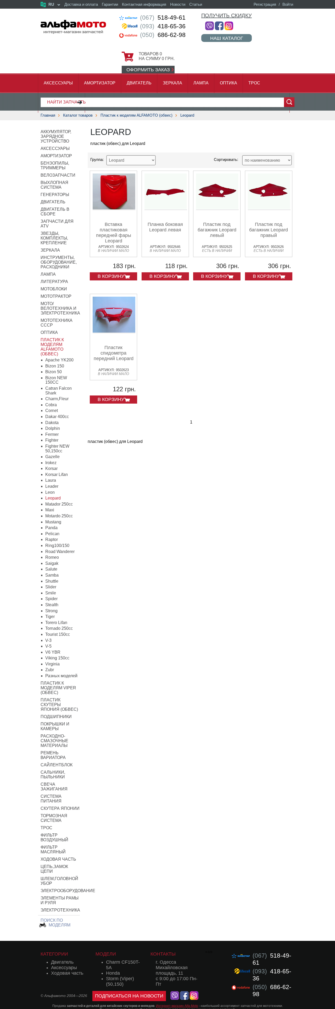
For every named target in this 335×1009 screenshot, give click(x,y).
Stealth (51, 605)
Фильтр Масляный (53, 849)
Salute (51, 569)
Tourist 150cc (57, 634)
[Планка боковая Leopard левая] (165, 208)
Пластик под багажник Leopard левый (217, 230)
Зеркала (172, 83)
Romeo (52, 557)
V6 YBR (52, 652)
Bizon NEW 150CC (56, 380)
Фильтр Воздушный (54, 837)
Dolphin (52, 428)
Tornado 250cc (59, 628)
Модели (106, 954)
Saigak (51, 563)
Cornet (51, 410)
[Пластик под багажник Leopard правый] (269, 208)
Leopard (187, 115)
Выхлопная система (54, 184)
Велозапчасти (58, 175)
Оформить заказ (148, 69)
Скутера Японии (60, 808)
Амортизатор (99, 83)
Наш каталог (226, 38)
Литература (54, 281)
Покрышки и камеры (55, 726)
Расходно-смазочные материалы (54, 741)
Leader (51, 486)
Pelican (52, 533)
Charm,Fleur (57, 399)
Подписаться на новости (129, 996)
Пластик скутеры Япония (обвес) (59, 705)
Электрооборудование (68, 890)
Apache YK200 (59, 360)
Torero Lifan (56, 622)
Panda (51, 527)
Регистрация (265, 4)
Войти (287, 4)
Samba (52, 575)
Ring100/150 (57, 545)
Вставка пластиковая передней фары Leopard (113, 232)
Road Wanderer (60, 551)
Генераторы (55, 194)
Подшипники (56, 716)
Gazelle (52, 456)
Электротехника (60, 910)
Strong (51, 611)
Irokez (51, 462)
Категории (54, 954)
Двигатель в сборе (55, 211)
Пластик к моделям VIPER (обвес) (58, 688)
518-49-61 (163, 17)
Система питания (51, 798)
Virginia (52, 664)
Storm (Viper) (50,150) (120, 981)
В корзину (111, 276)
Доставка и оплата (81, 4)
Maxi (49, 510)
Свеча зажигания (54, 786)
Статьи (195, 4)
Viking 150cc (57, 658)
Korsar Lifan (56, 474)
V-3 (48, 640)
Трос (254, 83)
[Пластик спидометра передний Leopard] (114, 331)
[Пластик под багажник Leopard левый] (217, 208)
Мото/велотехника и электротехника (60, 308)
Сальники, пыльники (53, 774)
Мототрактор (56, 296)
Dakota (52, 422)
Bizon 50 (53, 372)
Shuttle (51, 581)
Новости (177, 4)
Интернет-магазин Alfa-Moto (177, 1006)
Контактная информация (144, 4)
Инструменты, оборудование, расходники (59, 262)
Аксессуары (58, 83)
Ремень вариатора (53, 755)
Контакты (163, 954)
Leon (50, 492)
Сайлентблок (56, 765)
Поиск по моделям (55, 922)
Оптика (228, 83)
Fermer (52, 434)
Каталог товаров (78, 115)
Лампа (201, 83)
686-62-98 (163, 34)
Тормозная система (54, 818)
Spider (51, 598)
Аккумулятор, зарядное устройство (56, 136)
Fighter (51, 440)
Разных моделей (61, 676)
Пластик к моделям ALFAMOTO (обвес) (136, 115)
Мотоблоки (54, 289)
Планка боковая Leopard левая (165, 227)
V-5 (48, 646)
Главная (48, 115)
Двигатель (139, 83)
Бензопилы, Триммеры (55, 165)
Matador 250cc (59, 504)
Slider (50, 587)
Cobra (51, 405)
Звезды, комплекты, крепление (54, 238)
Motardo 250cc (59, 516)
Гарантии (110, 4)
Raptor (51, 539)
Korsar (51, 468)
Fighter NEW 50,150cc (57, 448)
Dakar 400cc (57, 416)
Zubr (49, 670)
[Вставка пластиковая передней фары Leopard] (114, 208)
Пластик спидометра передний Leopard (113, 353)
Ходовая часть (58, 859)
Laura (50, 480)
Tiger (50, 616)
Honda (113, 973)
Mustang (53, 522)
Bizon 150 (54, 366)
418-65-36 (163, 26)
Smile (50, 593)
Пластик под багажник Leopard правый (268, 230)
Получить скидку (226, 15)
